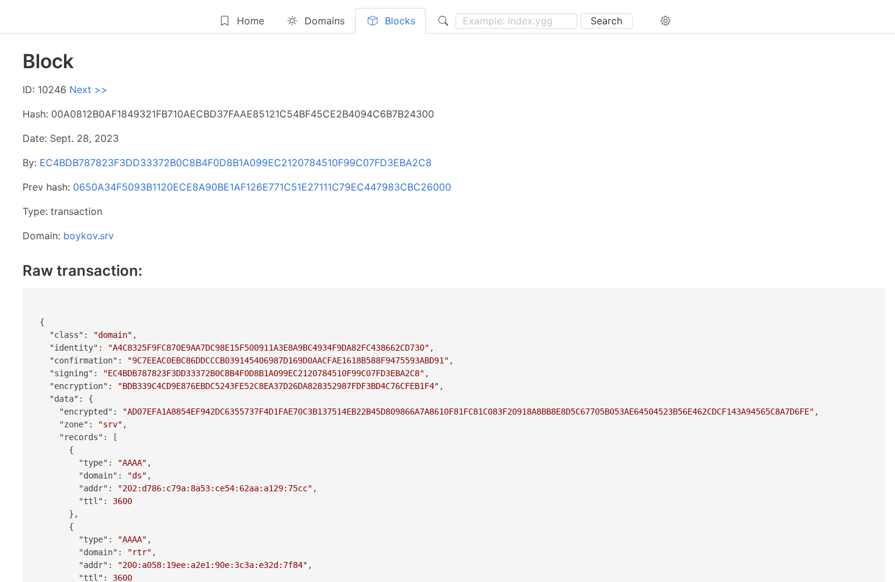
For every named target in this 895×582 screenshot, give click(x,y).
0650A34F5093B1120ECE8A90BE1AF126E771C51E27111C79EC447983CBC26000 (262, 187)
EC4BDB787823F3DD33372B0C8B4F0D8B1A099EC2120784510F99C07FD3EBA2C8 (236, 162)
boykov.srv (88, 236)
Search (606, 21)
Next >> (88, 89)
